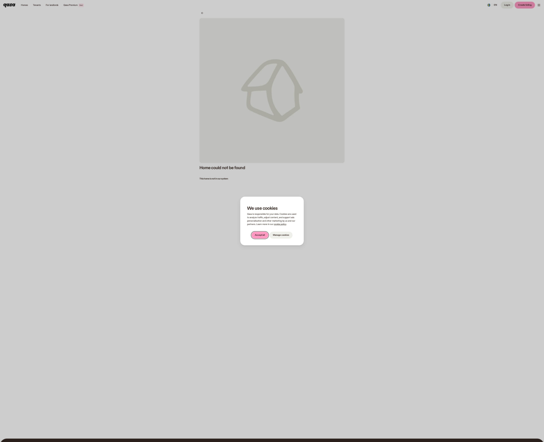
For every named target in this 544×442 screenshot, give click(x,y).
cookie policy (280, 224)
